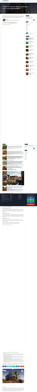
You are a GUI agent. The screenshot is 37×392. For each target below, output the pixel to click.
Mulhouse (27, 26)
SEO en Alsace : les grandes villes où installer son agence (5, 197)
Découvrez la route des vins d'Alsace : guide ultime (14, 182)
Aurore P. (7, 11)
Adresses (25, 157)
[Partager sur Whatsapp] (13, 366)
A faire (25, 151)
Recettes (25, 159)
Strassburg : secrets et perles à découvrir (31, 57)
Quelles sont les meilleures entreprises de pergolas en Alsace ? (5, 195)
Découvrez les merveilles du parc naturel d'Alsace (14, 146)
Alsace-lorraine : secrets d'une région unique (31, 65)
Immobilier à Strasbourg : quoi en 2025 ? (31, 46)
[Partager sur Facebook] (4, 366)
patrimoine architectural (32, 34)
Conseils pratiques (26, 152)
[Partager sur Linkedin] (18, 366)
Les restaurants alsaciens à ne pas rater (31, 50)
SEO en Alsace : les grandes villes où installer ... (31, 42)
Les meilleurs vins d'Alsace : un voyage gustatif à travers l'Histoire (12, 20)
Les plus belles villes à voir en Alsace (32, 69)
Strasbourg (27, 25)
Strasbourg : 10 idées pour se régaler (31, 73)
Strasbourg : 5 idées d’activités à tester (31, 61)
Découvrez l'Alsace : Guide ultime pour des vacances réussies (14, 188)
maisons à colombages (28, 34)
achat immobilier (4, 364)
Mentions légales (20, 195)
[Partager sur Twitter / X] (9, 366)
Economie (26, 158)
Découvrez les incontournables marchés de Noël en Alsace (14, 177)
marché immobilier (11, 22)
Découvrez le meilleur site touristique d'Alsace (14, 172)
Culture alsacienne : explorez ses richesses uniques (14, 151)
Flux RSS (19, 198)
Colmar (26, 27)
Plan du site (19, 197)
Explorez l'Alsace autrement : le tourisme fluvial (14, 156)
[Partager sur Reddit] (22, 366)
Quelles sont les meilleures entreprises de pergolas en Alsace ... (31, 38)
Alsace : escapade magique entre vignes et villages (31, 54)
